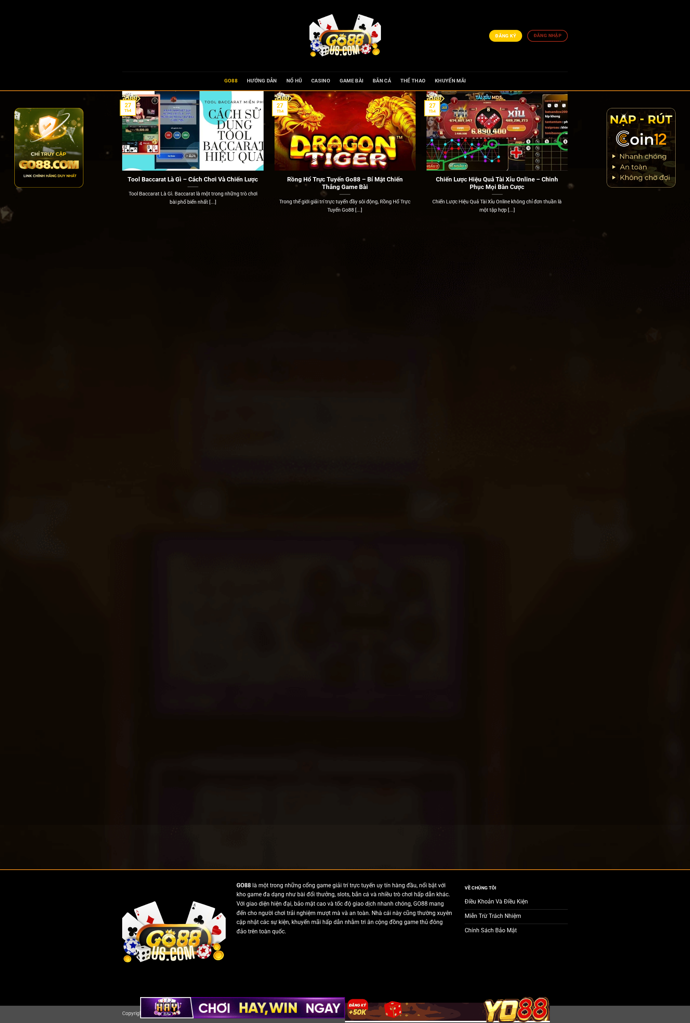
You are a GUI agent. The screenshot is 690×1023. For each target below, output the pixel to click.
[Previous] (120, 474)
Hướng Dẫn (262, 81)
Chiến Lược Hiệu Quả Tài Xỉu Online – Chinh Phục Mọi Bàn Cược (497, 183)
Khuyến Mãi (450, 81)
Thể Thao (413, 81)
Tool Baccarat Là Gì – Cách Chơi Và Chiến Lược (193, 179)
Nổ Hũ (294, 81)
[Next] (569, 474)
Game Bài (351, 81)
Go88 (231, 81)
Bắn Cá (382, 81)
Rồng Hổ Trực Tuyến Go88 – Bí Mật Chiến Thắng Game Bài (345, 183)
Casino (320, 81)
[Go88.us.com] (345, 36)
